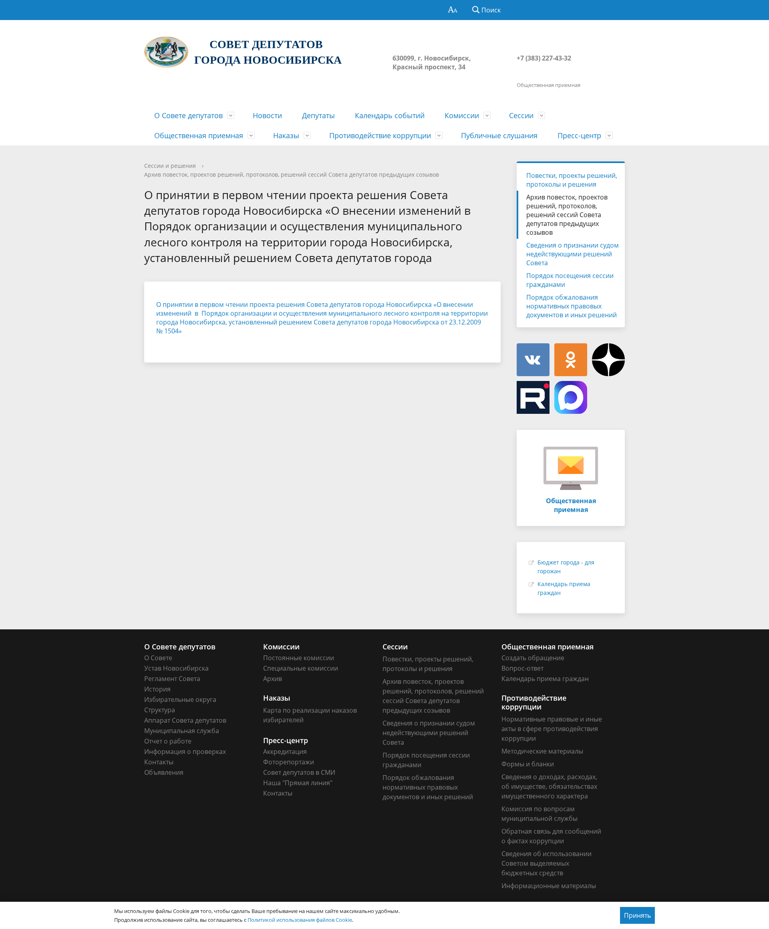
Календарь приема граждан (545, 678)
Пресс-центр (579, 135)
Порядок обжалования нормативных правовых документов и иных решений (571, 306)
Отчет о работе (167, 741)
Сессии (521, 115)
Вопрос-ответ (522, 668)
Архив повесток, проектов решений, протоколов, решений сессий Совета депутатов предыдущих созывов (291, 174)
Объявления (163, 772)
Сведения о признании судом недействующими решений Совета (572, 254)
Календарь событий (390, 115)
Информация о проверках (185, 751)
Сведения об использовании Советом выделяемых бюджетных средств (546, 863)
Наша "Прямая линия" (297, 782)
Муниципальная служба (181, 730)
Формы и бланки (527, 764)
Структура (159, 709)
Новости (267, 115)
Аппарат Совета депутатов (185, 720)
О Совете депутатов (188, 115)
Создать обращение (532, 657)
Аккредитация (285, 751)
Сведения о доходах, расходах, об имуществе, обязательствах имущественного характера (549, 786)
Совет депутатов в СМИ (299, 772)
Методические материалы (542, 751)
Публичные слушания (499, 135)
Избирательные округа (180, 699)
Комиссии (462, 115)
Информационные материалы (548, 885)
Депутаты (318, 115)
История (157, 689)
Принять (637, 915)
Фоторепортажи (288, 762)
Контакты (158, 762)
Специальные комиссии (300, 668)
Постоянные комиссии (298, 657)
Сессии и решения (170, 165)
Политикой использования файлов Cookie (300, 919)
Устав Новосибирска (176, 668)
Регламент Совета (172, 678)
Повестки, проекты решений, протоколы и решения (571, 180)
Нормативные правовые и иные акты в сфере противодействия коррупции (551, 729)
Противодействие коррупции (380, 135)
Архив (272, 678)
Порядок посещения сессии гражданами (570, 280)
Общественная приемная (198, 135)
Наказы (286, 135)
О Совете (158, 657)
